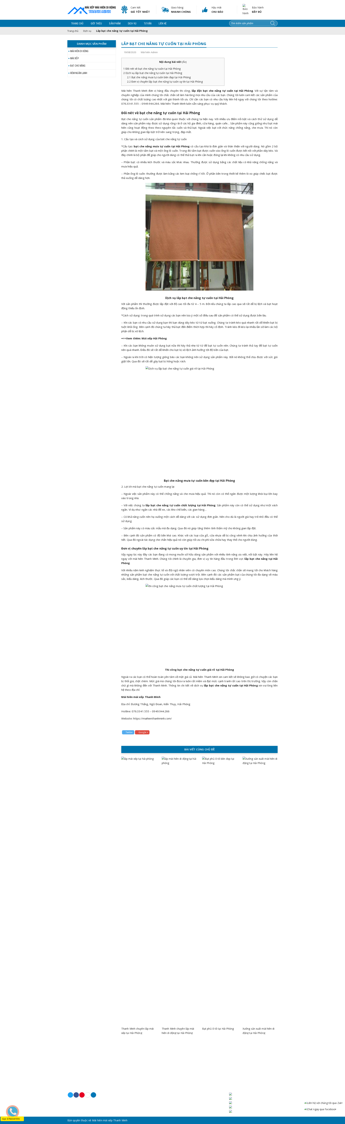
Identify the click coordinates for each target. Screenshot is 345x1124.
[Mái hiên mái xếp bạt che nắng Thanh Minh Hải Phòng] (91, 9)
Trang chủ (77, 23)
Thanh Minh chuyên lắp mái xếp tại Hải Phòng (137, 1030)
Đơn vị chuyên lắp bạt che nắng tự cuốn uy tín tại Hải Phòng (165, 81)
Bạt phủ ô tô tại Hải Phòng (218, 1028)
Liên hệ (163, 23)
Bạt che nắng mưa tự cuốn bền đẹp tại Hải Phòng (159, 77)
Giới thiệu (96, 23)
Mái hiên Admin (149, 52)
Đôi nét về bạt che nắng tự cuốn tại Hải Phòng (152, 68)
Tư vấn (148, 23)
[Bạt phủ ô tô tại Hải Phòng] (219, 891)
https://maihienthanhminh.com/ (152, 718)
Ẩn (184, 62)
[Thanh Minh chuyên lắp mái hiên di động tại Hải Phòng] (179, 891)
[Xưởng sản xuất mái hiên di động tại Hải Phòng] (260, 891)
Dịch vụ (132, 23)
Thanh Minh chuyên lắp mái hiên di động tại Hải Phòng (178, 1030)
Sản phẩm (115, 23)
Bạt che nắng (77, 65)
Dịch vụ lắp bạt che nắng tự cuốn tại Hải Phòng (152, 73)
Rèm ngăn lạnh (78, 73)
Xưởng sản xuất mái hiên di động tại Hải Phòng (259, 1030)
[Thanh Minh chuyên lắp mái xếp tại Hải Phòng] (138, 891)
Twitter (129, 732)
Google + (143, 732)
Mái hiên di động (79, 51)
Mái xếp (74, 58)
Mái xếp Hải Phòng (154, 338)
